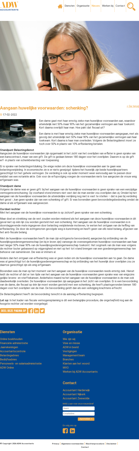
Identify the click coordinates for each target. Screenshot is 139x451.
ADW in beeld (71, 347)
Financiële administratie (14, 343)
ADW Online (7, 367)
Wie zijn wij (69, 339)
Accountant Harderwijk (76, 390)
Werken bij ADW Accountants (80, 371)
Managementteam (74, 355)
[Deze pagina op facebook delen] (30, 312)
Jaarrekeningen (9, 347)
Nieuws (96, 5)
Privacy (55, 444)
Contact (120, 5)
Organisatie (83, 5)
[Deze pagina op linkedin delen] (36, 312)
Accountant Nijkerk (74, 394)
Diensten (70, 5)
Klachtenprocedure (95, 444)
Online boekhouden (11, 339)
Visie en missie (71, 343)
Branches (68, 359)
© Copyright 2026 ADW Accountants (17, 444)
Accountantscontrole (13, 351)
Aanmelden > (86, 419)
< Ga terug (133, 106)
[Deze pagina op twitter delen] (42, 312)
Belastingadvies (9, 355)
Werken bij (107, 5)
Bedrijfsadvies (8, 359)
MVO (66, 367)
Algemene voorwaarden (72, 444)
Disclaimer (111, 444)
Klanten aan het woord (76, 363)
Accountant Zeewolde (76, 398)
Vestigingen (70, 351)
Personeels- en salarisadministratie (21, 363)
